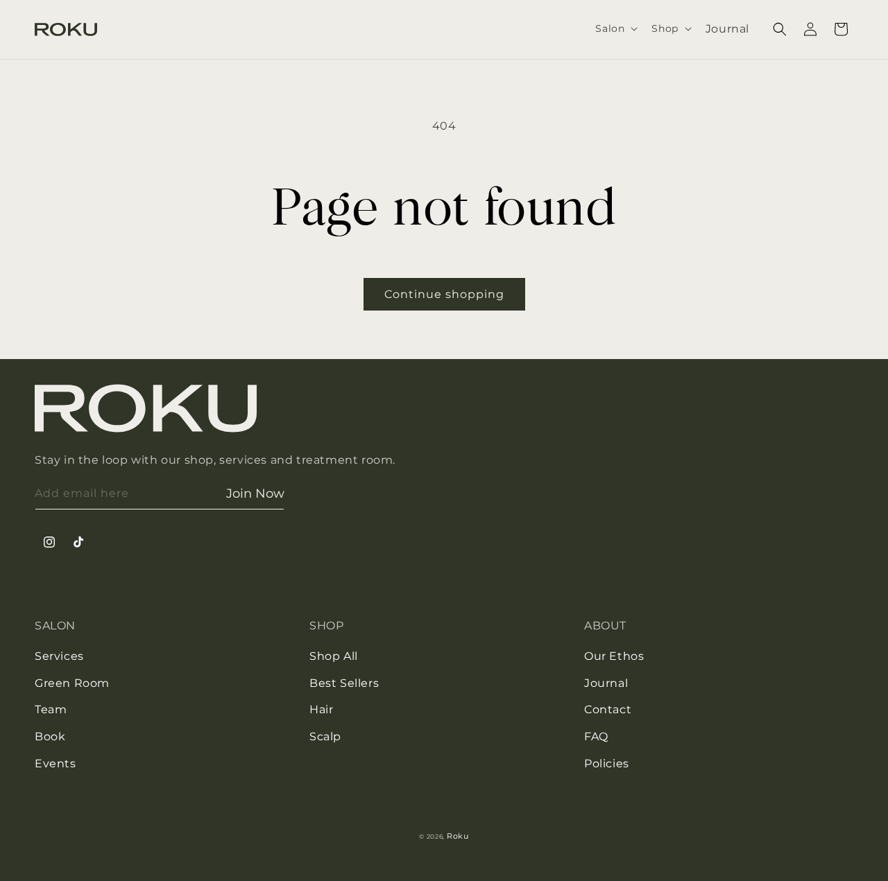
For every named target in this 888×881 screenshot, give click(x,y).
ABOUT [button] (605, 625)
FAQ (596, 736)
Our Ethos (614, 656)
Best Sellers (344, 683)
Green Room (72, 683)
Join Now (255, 493)
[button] (615, 28)
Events (55, 763)
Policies (606, 763)
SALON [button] (55, 625)
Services (59, 656)
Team (51, 709)
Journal (606, 683)
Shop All (333, 656)
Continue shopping (444, 294)
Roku (458, 836)
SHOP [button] (326, 625)
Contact (607, 709)
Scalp (325, 736)
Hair (321, 709)
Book (50, 736)
